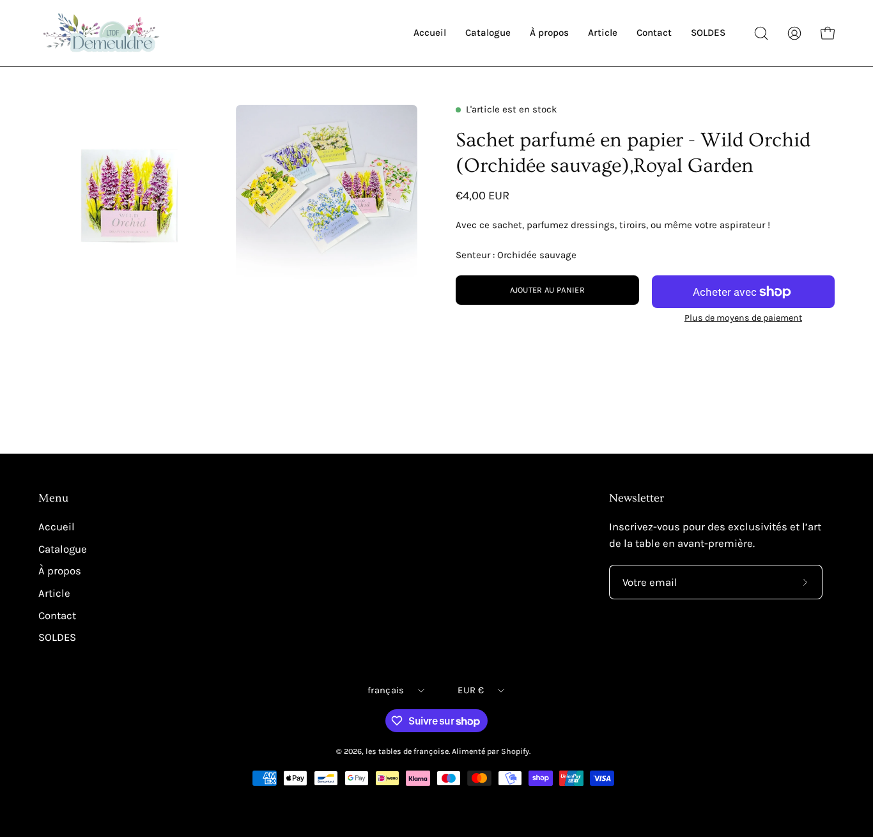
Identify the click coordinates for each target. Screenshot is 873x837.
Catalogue (62, 549)
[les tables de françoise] (102, 33)
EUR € (470, 690)
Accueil (56, 527)
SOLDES (57, 637)
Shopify (515, 751)
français (385, 690)
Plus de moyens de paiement (743, 317)
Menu (53, 498)
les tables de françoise (407, 751)
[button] (761, 33)
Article (54, 593)
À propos (59, 571)
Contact (57, 615)
